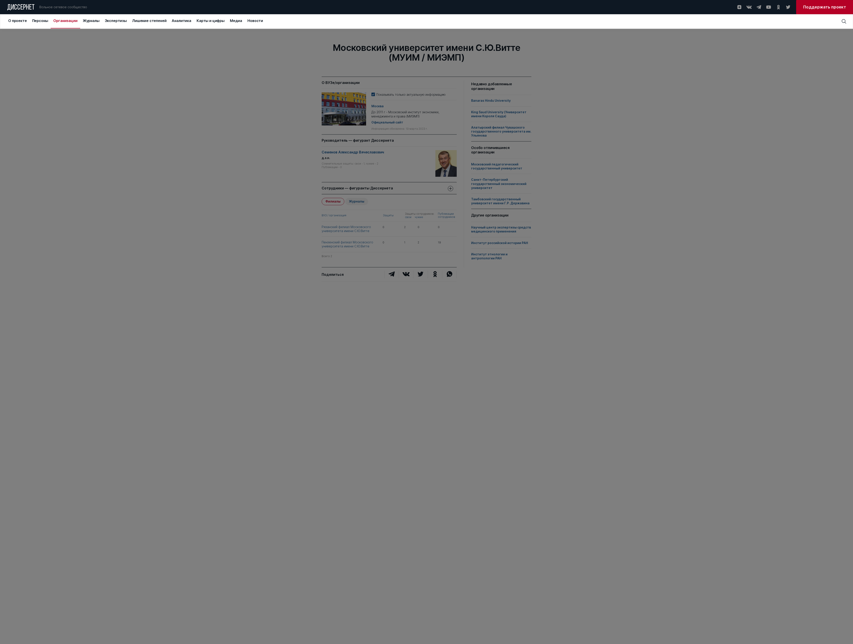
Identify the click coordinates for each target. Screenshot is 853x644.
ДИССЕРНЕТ (21, 8)
